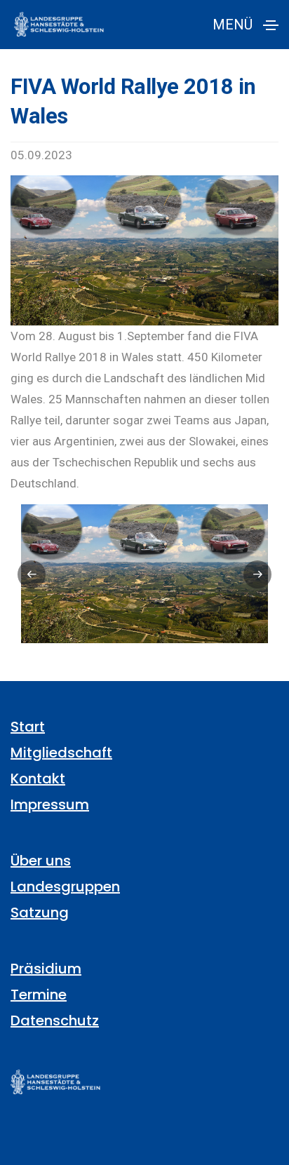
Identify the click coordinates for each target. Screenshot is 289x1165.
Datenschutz (55, 1020)
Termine (39, 994)
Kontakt (38, 778)
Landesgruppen (65, 886)
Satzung (40, 912)
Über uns (41, 860)
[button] (32, 574)
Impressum (50, 804)
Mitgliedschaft (61, 752)
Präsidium (46, 968)
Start (28, 726)
